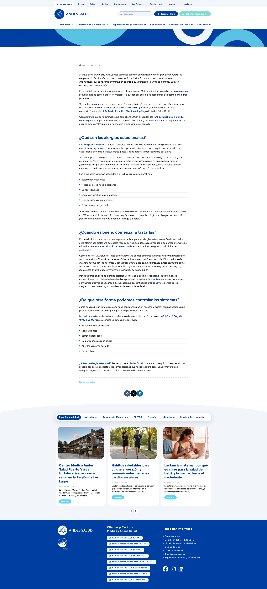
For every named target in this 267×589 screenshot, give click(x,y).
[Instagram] (173, 569)
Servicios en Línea (179, 24)
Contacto (202, 24)
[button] (127, 393)
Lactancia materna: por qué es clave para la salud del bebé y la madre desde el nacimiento (186, 471)
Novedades (89, 382)
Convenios (156, 24)
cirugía (152, 417)
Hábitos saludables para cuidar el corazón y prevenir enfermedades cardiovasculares (130, 471)
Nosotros (65, 24)
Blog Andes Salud (69, 417)
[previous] (131, 511)
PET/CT (138, 417)
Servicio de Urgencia (192, 417)
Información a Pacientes (91, 24)
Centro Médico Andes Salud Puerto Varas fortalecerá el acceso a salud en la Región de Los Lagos (79, 473)
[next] (136, 511)
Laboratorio (168, 417)
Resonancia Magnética (115, 417)
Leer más (65, 501)
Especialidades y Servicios (128, 24)
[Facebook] (165, 569)
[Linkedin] (181, 569)
